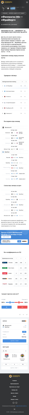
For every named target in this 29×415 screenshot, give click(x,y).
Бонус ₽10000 (6, 236)
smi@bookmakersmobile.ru (21, 406)
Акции (14, 396)
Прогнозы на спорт (14, 387)
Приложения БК (14, 383)
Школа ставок (14, 393)
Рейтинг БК (14, 390)
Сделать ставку (14, 340)
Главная (14, 380)
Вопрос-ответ (14, 399)
